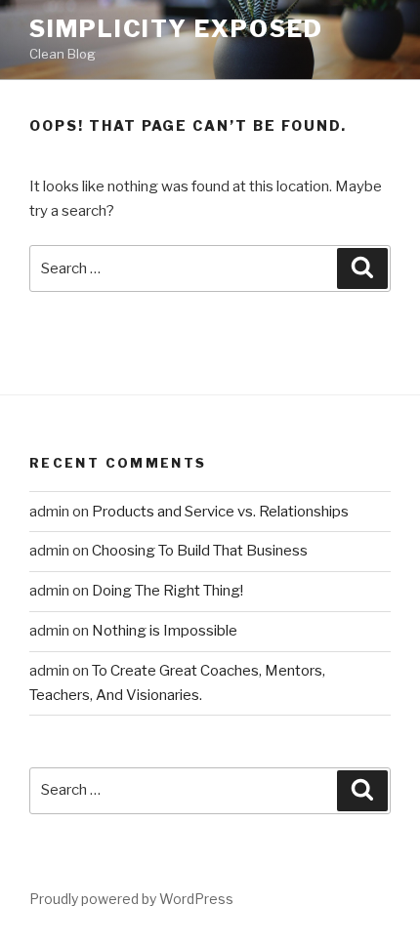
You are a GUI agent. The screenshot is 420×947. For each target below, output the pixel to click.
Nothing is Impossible (164, 630)
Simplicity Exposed (176, 29)
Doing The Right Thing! (167, 590)
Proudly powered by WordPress (131, 898)
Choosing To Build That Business (200, 550)
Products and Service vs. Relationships (220, 511)
